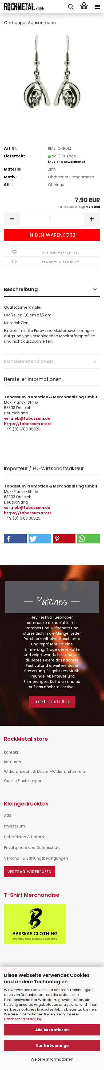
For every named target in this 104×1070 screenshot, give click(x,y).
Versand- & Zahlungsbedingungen (36, 858)
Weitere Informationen (52, 1059)
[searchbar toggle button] (70, 7)
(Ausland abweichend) (66, 162)
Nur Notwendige (52, 1045)
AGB (7, 815)
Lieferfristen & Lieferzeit (26, 837)
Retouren (12, 762)
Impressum (14, 826)
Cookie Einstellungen (23, 780)
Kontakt (11, 752)
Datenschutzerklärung (23, 1019)
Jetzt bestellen (52, 701)
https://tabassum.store (28, 423)
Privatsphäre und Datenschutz (32, 847)
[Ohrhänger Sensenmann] (52, 70)
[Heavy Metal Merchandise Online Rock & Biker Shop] (22, 7)
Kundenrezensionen (28, 361)
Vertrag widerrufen (29, 871)
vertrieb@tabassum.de (27, 418)
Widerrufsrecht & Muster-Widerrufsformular (45, 771)
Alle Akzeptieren (52, 1030)
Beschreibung (21, 289)
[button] (12, 219)
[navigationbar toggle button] (97, 7)
